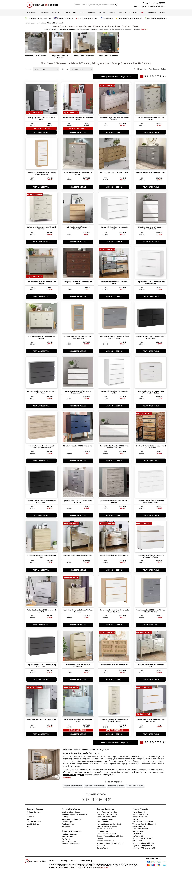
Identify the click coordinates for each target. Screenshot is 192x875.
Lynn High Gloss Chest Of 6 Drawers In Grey (150, 172)
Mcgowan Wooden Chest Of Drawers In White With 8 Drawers (151, 501)
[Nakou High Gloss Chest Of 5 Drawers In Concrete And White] (150, 209)
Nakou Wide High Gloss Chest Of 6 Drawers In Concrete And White (114, 447)
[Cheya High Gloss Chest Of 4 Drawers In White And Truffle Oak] (150, 537)
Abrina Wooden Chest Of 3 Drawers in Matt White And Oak (151, 720)
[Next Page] (166, 76)
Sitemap (89, 861)
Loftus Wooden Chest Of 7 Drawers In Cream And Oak (41, 337)
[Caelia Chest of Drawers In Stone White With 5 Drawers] (78, 592)
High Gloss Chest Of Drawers (95, 785)
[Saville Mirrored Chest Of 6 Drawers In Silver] (114, 537)
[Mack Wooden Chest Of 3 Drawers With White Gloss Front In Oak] (150, 373)
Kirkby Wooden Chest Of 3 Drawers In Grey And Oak (151, 118)
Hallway (102, 12)
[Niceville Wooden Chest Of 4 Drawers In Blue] (78, 427)
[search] (116, 4)
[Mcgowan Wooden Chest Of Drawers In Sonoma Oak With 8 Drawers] (41, 427)
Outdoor (122, 12)
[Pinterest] (92, 800)
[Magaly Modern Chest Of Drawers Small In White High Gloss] (150, 263)
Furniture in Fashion (96, 761)
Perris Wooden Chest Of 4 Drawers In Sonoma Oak (78, 665)
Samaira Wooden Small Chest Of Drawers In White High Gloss (114, 611)
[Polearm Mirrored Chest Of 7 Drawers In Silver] (114, 263)
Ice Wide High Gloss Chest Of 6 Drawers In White (78, 720)
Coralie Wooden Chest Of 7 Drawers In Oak (114, 665)
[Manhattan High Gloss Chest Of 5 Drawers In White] (78, 99)
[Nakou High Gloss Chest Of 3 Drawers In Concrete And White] (78, 373)
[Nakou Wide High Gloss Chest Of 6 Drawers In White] (114, 99)
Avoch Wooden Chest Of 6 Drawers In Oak (114, 172)
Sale (142, 12)
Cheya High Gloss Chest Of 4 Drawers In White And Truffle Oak (151, 556)
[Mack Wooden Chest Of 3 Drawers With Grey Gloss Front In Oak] (114, 318)
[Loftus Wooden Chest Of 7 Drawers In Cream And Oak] (41, 318)
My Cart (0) (161, 6)
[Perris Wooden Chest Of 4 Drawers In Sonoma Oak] (78, 646)
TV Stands (66, 12)
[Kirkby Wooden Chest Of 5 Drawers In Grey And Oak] (78, 154)
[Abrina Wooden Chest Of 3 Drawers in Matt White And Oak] (150, 701)
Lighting (112, 12)
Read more (67, 777)
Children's (133, 12)
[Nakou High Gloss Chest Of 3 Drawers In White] (114, 209)
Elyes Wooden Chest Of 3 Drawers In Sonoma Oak (41, 556)
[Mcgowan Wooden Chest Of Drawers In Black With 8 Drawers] (41, 482)
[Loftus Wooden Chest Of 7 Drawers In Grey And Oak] (41, 263)
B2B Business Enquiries (70, 844)
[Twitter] (100, 800)
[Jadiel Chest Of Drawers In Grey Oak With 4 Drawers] (114, 482)
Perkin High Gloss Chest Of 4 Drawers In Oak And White (41, 611)
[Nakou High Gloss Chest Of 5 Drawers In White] (114, 373)
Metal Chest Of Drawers (135, 785)
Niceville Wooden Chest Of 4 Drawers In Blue (77, 446)
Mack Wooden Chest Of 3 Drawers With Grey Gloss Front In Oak (114, 337)
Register (144, 6)
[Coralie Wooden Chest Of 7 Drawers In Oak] (114, 646)
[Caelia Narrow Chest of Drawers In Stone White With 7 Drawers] (114, 701)
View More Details (41, 132)
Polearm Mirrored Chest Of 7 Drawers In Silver (114, 282)
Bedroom (55, 12)
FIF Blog (162, 12)
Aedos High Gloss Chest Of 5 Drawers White (41, 719)
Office (82, 12)
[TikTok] (109, 800)
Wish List (151, 6)
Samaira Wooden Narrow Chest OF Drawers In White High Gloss (41, 173)
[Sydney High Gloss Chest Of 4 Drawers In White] (41, 99)
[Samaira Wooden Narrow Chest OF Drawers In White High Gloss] (41, 154)
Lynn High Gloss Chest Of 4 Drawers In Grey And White (78, 501)
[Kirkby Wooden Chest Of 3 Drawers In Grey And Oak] (150, 99)
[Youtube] (96, 800)
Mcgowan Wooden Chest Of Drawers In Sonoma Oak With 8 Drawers (42, 447)
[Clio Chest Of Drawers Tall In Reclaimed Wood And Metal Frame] (150, 427)
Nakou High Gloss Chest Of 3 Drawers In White (114, 228)
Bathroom (91, 12)
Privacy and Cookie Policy (58, 861)
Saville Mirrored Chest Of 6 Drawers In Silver (114, 555)
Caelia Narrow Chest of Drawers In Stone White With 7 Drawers (114, 720)
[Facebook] (83, 800)
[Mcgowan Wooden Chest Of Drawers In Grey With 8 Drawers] (41, 373)
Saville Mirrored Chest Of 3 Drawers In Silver (77, 555)
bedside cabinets (69, 775)
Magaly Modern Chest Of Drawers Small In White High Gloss (151, 282)
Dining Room (43, 12)
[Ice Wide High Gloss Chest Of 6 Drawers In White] (78, 701)
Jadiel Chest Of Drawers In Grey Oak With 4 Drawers (114, 501)
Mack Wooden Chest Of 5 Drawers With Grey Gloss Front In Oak (150, 611)
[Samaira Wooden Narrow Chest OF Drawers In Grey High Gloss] (78, 318)
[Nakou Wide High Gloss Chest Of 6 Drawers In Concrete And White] (114, 427)
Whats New (152, 12)
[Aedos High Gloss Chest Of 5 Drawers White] (41, 701)
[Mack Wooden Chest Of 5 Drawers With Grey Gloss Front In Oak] (150, 592)
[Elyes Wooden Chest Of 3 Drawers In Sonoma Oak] (41, 537)
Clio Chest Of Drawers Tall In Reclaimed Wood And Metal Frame (151, 447)
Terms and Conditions (77, 861)
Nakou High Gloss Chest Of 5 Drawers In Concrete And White (151, 228)
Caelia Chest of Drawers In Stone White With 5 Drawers (78, 611)
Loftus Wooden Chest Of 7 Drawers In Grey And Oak (41, 282)
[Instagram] (87, 800)
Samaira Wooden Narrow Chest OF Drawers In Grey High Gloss (78, 337)
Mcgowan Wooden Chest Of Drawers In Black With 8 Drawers (41, 501)
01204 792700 (103, 867)
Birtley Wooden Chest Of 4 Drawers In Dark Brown (78, 282)
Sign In (136, 6)
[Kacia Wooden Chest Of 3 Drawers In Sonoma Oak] (78, 209)
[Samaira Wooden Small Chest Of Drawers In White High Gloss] (114, 592)
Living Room (31, 12)
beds (82, 775)
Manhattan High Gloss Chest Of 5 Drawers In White (78, 118)
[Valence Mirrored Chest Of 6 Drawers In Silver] (150, 646)
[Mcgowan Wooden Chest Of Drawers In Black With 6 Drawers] (150, 318)
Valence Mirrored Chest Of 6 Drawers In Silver (151, 665)
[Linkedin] (105, 800)
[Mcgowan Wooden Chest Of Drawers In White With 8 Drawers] (150, 482)
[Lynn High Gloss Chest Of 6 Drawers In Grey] (150, 154)
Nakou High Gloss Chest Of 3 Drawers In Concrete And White (78, 392)
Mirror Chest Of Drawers (116, 785)
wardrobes (159, 772)
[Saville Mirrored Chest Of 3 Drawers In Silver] (78, 537)
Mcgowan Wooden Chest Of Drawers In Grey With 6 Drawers (41, 665)
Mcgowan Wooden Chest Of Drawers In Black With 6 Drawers (151, 337)
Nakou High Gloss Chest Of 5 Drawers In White (114, 392)
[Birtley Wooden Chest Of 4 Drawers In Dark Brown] (78, 263)
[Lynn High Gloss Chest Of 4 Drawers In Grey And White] (78, 482)
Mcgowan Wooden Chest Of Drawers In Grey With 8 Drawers (41, 392)
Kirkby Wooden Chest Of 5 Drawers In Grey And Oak (78, 173)
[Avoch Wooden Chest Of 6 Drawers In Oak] (114, 154)
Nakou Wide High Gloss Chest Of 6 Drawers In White (114, 118)
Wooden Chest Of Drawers (73, 785)
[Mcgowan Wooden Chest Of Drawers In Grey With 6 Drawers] (41, 646)
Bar (74, 12)
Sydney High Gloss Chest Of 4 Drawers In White (41, 118)
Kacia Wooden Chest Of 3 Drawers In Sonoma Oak (78, 228)
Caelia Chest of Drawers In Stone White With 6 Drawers (41, 228)
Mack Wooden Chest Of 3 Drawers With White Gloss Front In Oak (151, 392)
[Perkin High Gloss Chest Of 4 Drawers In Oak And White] (41, 592)
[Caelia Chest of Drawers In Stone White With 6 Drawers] (41, 209)
